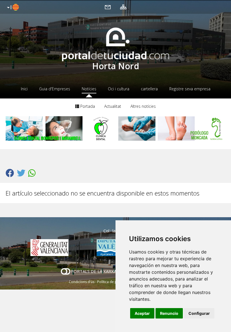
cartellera (149, 88)
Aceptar (142, 313)
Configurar (199, 313)
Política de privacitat (113, 281)
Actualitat (112, 106)
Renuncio (169, 313)
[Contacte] (107, 7)
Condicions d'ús (81, 281)
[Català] (12, 7)
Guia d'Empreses (54, 88)
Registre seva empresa (189, 88)
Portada (87, 106)
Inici (24, 88)
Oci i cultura (118, 88)
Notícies (89, 88)
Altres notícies (143, 106)
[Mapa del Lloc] (123, 7)
